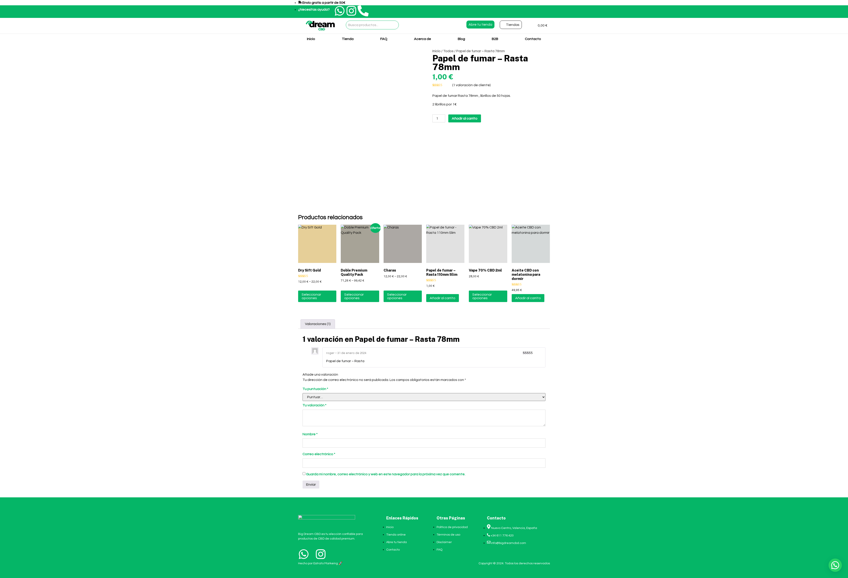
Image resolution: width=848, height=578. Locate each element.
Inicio (311, 39)
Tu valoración (314, 405)
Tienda (348, 39)
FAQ (383, 39)
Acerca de (422, 39)
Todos (448, 51)
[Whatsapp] (339, 10)
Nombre (310, 434)
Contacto (533, 39)
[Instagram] (351, 10)
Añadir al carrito (464, 118)
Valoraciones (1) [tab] (318, 324)
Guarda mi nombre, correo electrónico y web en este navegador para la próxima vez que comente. (385, 474)
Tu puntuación (315, 389)
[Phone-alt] (363, 10)
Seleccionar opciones (311, 296)
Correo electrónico (319, 454)
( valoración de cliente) (471, 85)
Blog (461, 39)
